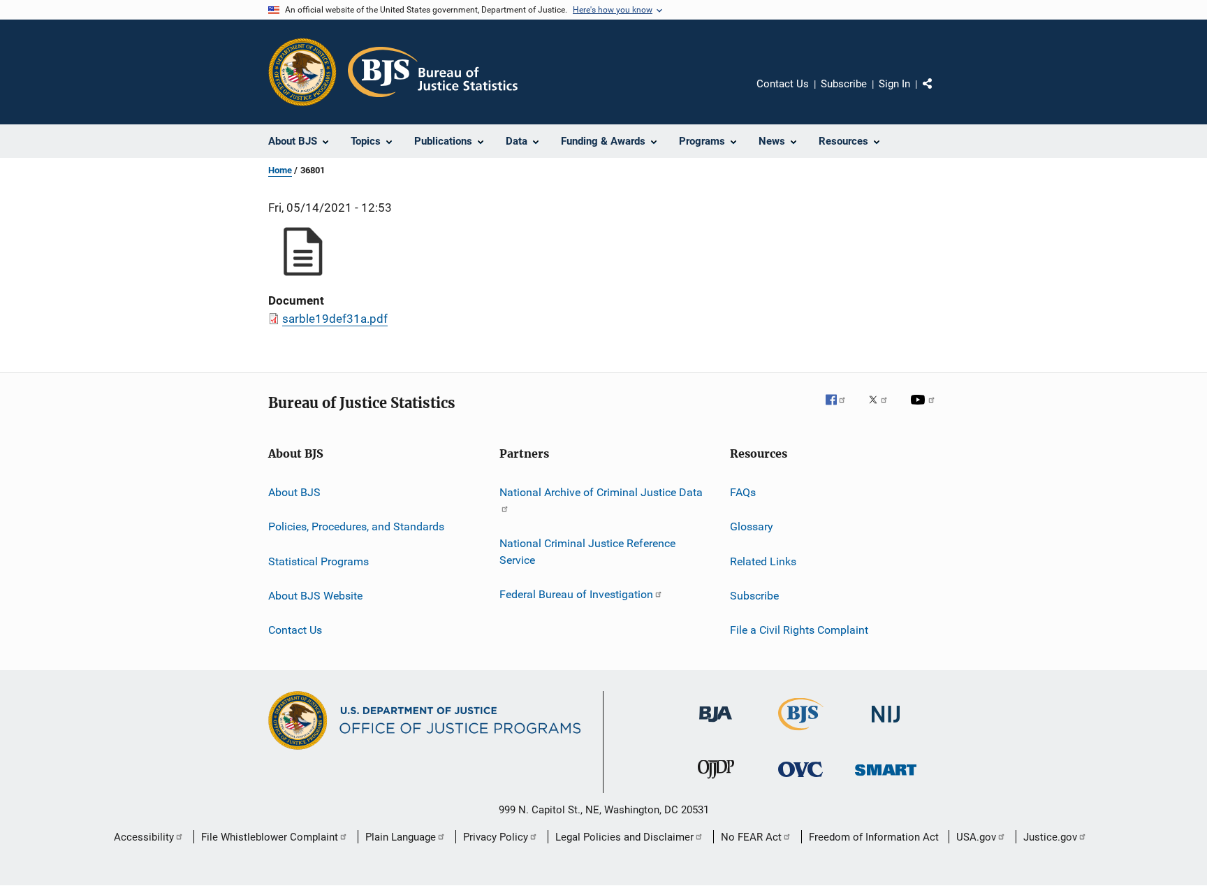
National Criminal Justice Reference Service (587, 552)
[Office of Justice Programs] (302, 72)
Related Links (763, 561)
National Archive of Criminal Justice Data (601, 492)
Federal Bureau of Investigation (576, 594)
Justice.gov (1050, 837)
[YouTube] (924, 409)
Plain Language (400, 837)
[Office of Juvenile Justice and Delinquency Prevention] (716, 781)
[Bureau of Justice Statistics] (801, 733)
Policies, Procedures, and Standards (356, 526)
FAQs (743, 492)
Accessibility (144, 837)
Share (938, 93)
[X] (883, 409)
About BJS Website (315, 595)
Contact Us (782, 84)
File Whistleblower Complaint (269, 837)
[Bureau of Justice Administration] (715, 724)
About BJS (294, 492)
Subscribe (844, 84)
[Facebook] (841, 409)
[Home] (433, 72)
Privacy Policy (495, 837)
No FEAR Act (751, 837)
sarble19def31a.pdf (335, 319)
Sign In (894, 84)
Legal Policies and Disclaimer (624, 837)
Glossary (751, 526)
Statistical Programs (318, 561)
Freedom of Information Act (874, 837)
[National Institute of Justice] (886, 725)
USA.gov (976, 837)
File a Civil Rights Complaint (799, 630)
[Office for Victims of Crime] (800, 779)
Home (280, 170)
